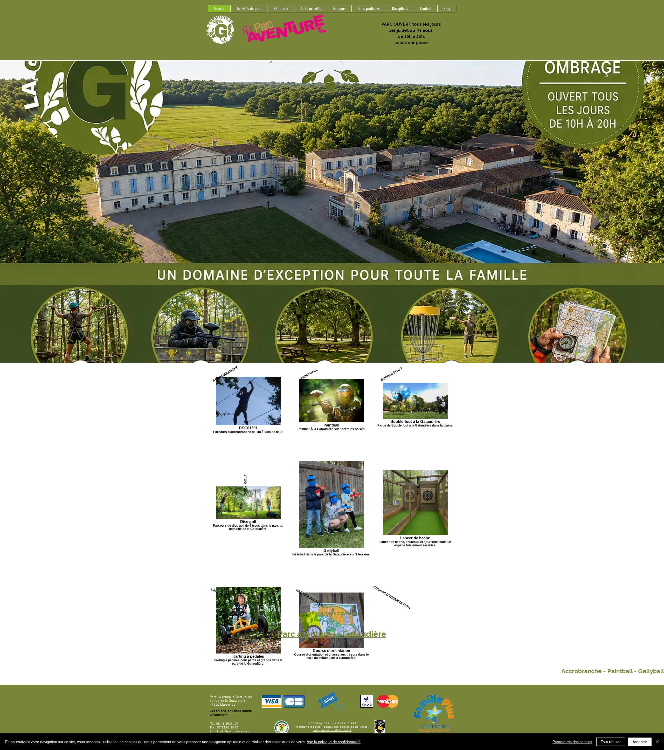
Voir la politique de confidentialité (334, 741)
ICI (332, 619)
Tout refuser (611, 741)
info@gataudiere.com (234, 731)
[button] (339, 8)
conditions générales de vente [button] (346, 726)
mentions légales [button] (308, 726)
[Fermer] (658, 742)
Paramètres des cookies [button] (572, 741)
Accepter (640, 741)
